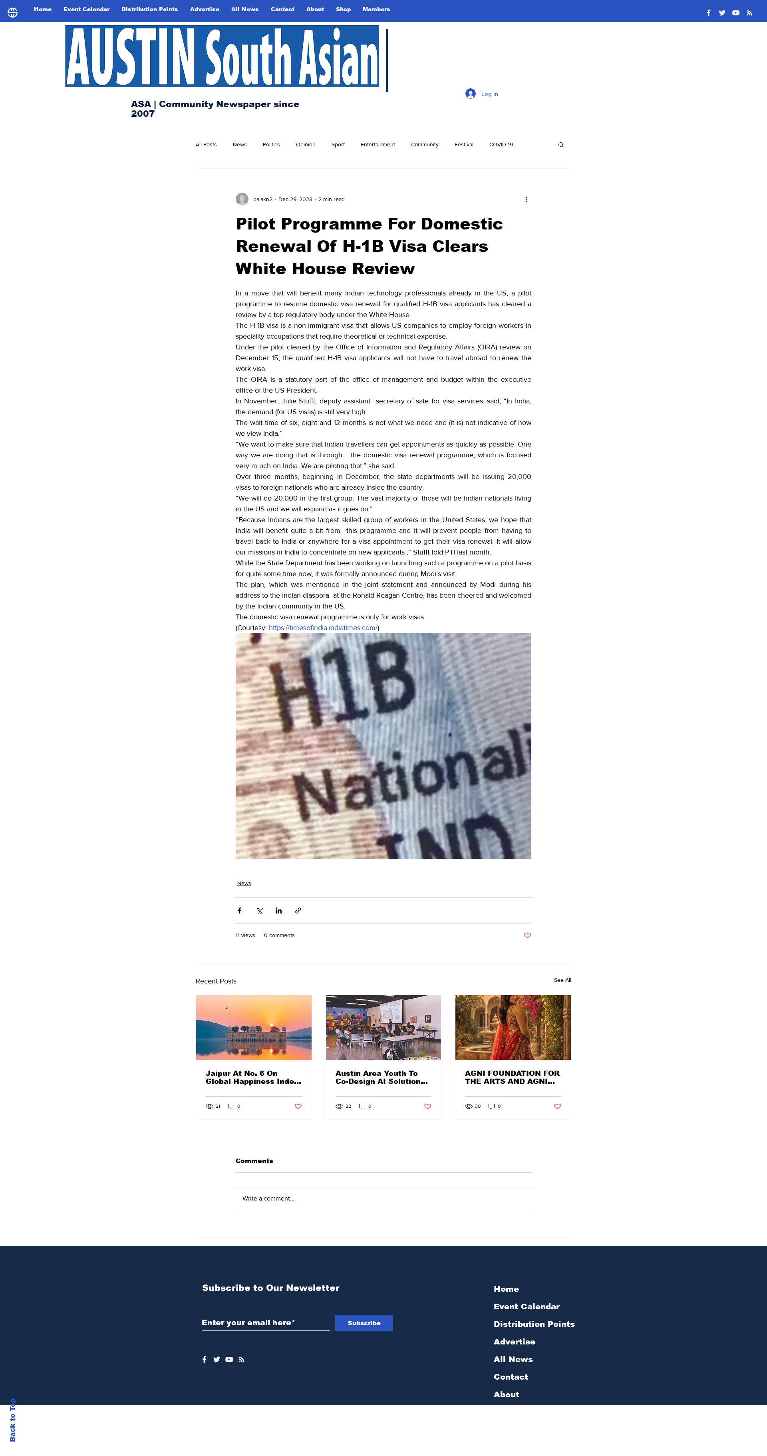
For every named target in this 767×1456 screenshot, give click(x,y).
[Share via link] (298, 910)
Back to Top (12, 1420)
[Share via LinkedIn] (278, 910)
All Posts (206, 144)
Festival (464, 144)
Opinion (306, 144)
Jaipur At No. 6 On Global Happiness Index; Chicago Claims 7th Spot (253, 1077)
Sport (338, 144)
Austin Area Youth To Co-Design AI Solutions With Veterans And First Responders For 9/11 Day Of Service (382, 1077)
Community (425, 144)
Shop (504, 1412)
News (240, 144)
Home (506, 1288)
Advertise (514, 1341)
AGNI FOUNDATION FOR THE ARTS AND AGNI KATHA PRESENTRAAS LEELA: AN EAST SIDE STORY (512, 1077)
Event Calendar (527, 1306)
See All (562, 980)
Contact (511, 1376)
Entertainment (378, 144)
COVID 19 (501, 144)
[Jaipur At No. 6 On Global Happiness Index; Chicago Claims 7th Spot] (254, 1027)
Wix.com (440, 1451)
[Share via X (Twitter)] (259, 910)
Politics (271, 144)
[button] (561, 144)
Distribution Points (534, 1324)
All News (513, 1359)
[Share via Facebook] (239, 910)
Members (513, 1429)
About (506, 1394)
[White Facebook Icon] (204, 1359)
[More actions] (526, 199)
